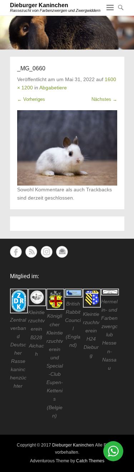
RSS (31, 252)
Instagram (47, 252)
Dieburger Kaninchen (39, 5)
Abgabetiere (53, 87)
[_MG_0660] (67, 148)
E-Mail (62, 252)
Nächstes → (104, 99)
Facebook (16, 252)
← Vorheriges (31, 99)
